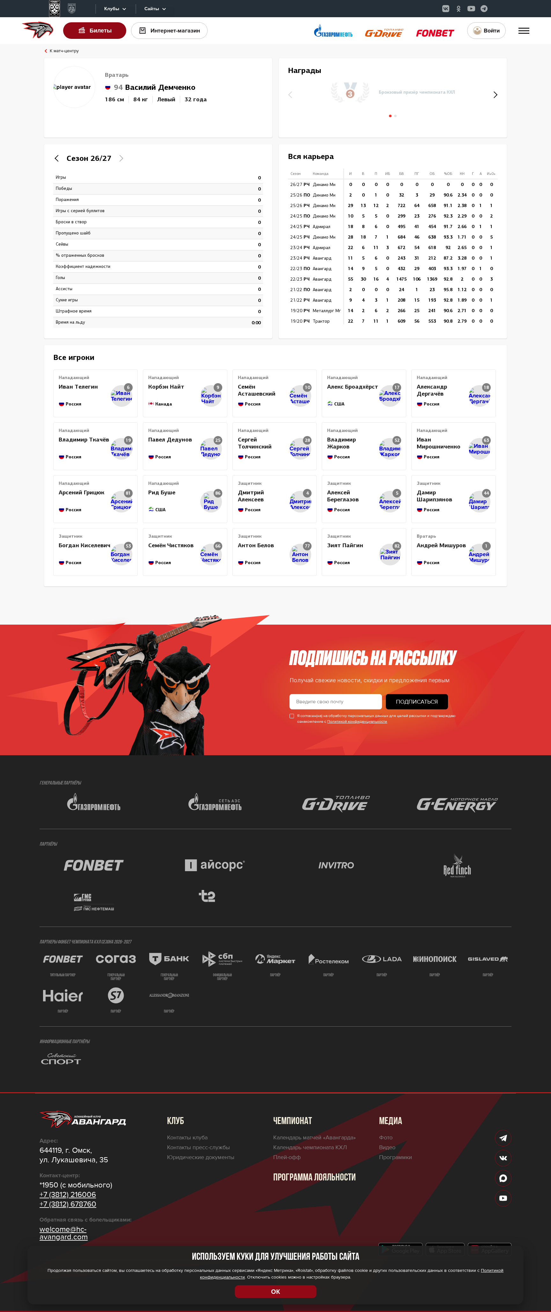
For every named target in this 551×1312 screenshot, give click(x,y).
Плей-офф (287, 1157)
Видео (387, 1147)
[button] (494, 94)
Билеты (101, 30)
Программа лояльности (314, 1178)
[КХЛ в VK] (445, 8)
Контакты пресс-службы (198, 1147)
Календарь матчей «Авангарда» (314, 1137)
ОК (275, 1291)
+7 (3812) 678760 (68, 1204)
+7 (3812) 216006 (68, 1195)
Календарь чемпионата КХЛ (310, 1147)
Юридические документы (200, 1157)
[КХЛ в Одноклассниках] (458, 8)
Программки (395, 1157)
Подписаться (417, 701)
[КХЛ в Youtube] (471, 8)
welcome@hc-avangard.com (64, 1233)
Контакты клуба (187, 1137)
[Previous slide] (58, 158)
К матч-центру (64, 51)
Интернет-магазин (175, 30)
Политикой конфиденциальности (357, 721)
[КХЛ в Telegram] (484, 8)
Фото (386, 1137)
